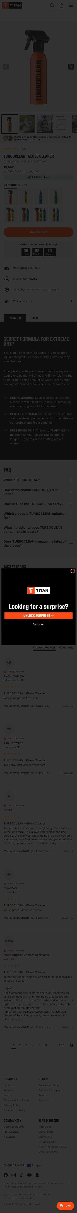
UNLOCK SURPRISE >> (38, 615)
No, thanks (38, 624)
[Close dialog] (73, 571)
